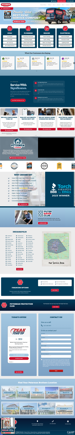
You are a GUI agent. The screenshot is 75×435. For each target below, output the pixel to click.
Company (67, 4)
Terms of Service (34, 432)
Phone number (44, 345)
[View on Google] (3, 59)
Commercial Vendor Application (44, 432)
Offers (63, 4)
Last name (43, 337)
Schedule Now (19, 358)
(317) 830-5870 (47, 325)
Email (42, 341)
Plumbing (49, 4)
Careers (72, 4)
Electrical (58, 4)
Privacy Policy (63, 362)
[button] (1, 63)
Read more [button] (4, 67)
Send (56, 370)
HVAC (9, 33)
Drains (54, 4)
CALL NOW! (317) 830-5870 (19, 355)
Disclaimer (11, 361)
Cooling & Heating (43, 4)
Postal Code (43, 349)
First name (43, 333)
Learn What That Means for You (18, 100)
